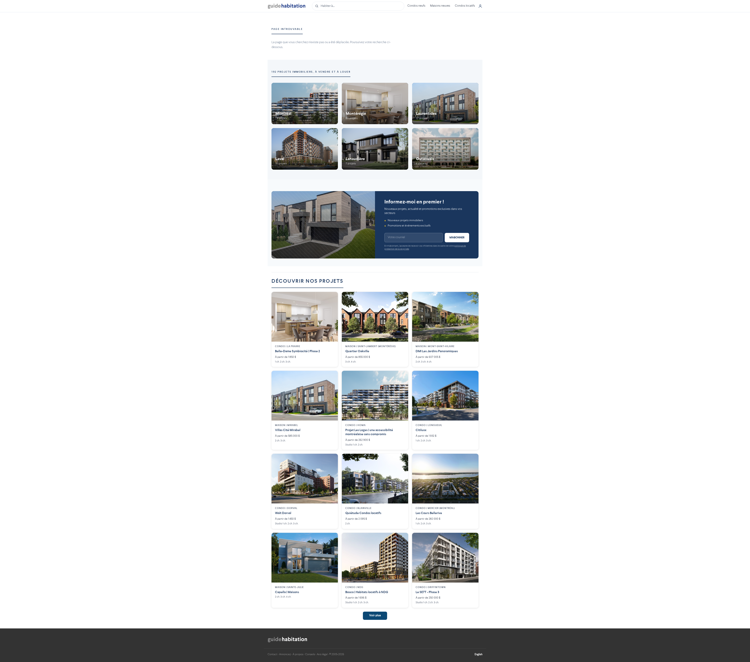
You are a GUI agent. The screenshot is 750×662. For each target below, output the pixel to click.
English (478, 654)
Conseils (310, 654)
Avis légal (322, 654)
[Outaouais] (445, 149)
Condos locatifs (465, 5)
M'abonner (456, 237)
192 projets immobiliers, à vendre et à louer (310, 72)
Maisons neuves (440, 5)
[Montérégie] (375, 103)
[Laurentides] (445, 103)
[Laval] (304, 149)
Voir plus (375, 615)
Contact (272, 654)
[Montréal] (304, 103)
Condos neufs (416, 5)
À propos (298, 654)
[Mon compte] (480, 6)
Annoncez (285, 654)
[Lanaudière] (375, 149)
